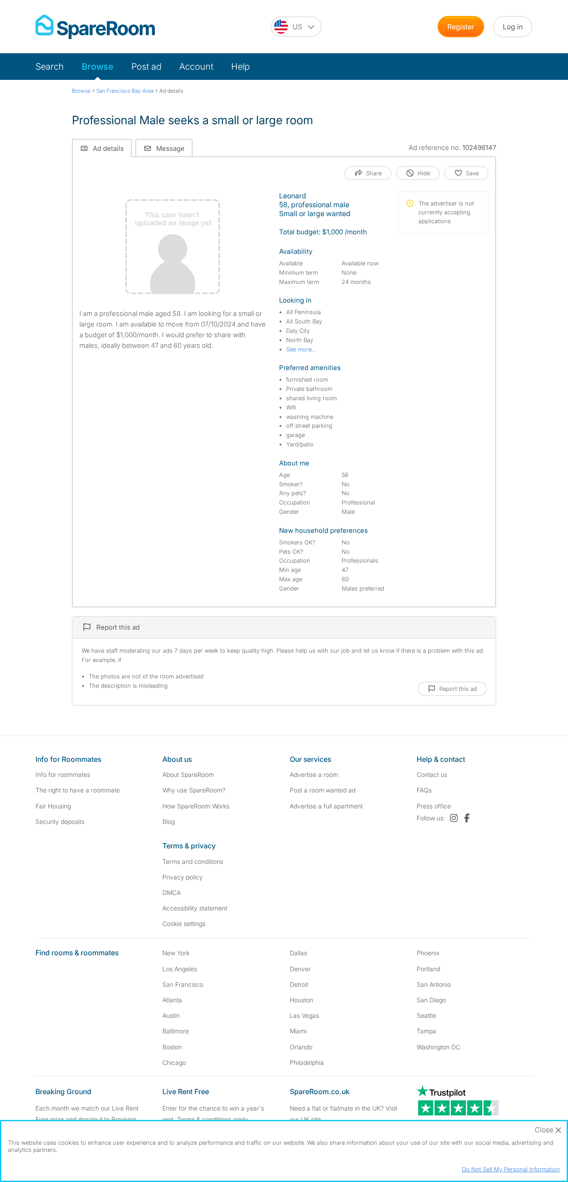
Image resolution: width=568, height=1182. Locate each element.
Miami (298, 1031)
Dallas (298, 953)
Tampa (426, 1031)
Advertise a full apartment (326, 806)
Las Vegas (304, 1015)
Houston (301, 1000)
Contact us (432, 774)
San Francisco (182, 984)
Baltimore (175, 1031)
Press (434, 806)
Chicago (174, 1062)
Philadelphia (307, 1062)
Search (50, 66)
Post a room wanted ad (322, 790)
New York (175, 953)
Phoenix (428, 953)
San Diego (431, 1000)
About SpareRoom (188, 774)
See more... (301, 349)
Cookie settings (183, 923)
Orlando (301, 1047)
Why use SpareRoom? (193, 790)
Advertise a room (314, 774)
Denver (300, 969)
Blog (168, 821)
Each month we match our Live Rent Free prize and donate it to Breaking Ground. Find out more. (87, 1119)
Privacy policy (182, 877)
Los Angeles (179, 969)
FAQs (424, 790)
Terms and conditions (192, 861)
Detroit (299, 984)
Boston (172, 1047)
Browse (98, 66)
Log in (513, 26)
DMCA (171, 892)
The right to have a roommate (78, 790)
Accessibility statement (194, 908)
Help (240, 66)
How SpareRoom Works (195, 806)
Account (196, 66)
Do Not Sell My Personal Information (511, 1169)
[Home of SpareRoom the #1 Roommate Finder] (95, 26)
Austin (171, 1015)
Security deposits (60, 821)
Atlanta (172, 1000)
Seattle (426, 1015)
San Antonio (434, 984)
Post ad (146, 66)
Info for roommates (63, 774)
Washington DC (438, 1047)
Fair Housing (53, 806)
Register (460, 26)
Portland (428, 969)
